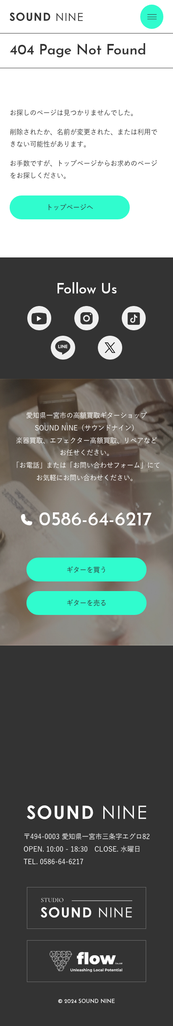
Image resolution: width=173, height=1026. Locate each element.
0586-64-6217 (95, 520)
